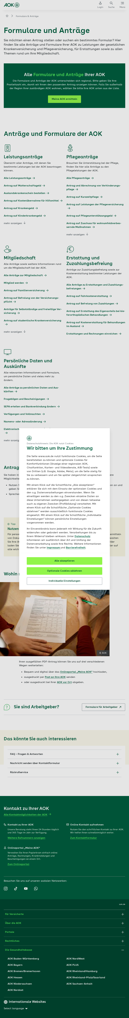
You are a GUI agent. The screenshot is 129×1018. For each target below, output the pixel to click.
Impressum (54, 548)
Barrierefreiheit (75, 548)
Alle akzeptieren (64, 561)
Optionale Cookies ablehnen (64, 571)
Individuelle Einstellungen (64, 581)
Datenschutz (82, 536)
